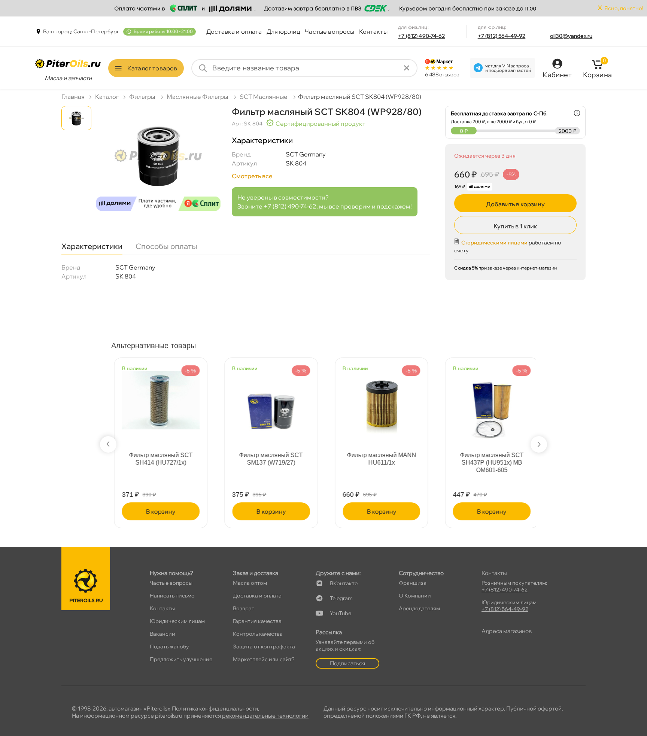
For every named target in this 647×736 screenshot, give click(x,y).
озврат (243, 608)
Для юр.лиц (284, 31)
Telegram (341, 598)
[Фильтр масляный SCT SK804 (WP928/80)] (158, 161)
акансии (162, 633)
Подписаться (347, 663)
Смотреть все (252, 176)
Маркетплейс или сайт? (264, 659)
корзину (158, 511)
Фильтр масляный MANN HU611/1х (378, 459)
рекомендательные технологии (265, 715)
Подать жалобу (169, 646)
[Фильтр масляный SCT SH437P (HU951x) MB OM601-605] (489, 405)
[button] (108, 444)
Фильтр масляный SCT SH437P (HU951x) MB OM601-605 (489, 462)
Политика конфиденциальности (215, 708)
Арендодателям (419, 608)
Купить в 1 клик (515, 226)
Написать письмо (172, 595)
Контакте (344, 583)
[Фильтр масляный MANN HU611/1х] (379, 401)
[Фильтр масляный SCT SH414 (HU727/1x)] (158, 397)
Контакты (373, 31)
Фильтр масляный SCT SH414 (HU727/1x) (158, 459)
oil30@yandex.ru (571, 36)
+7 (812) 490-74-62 (421, 36)
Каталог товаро (152, 68)
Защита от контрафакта (264, 646)
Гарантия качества (257, 621)
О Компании (415, 595)
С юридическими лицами (494, 242)
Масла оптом (250, 583)
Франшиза (412, 583)
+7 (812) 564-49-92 (502, 36)
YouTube (340, 613)
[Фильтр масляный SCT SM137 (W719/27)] (268, 405)
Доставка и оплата (234, 31)
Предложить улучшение (181, 659)
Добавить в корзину (515, 204)
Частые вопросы (329, 31)
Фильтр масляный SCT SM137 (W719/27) (268, 459)
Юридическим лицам (177, 621)
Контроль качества (258, 633)
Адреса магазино (507, 631)
